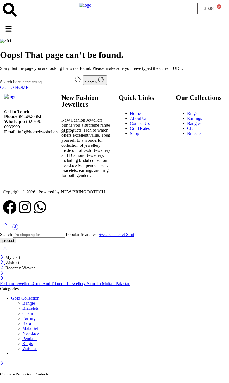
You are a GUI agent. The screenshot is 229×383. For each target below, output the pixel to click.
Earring (28, 318)
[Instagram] (25, 207)
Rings (27, 343)
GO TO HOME (14, 87)
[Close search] (5, 252)
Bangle (28, 303)
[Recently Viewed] (15, 229)
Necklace (30, 333)
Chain (27, 313)
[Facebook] (10, 207)
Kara (26, 323)
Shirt (130, 234)
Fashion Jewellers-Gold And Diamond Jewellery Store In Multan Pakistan (65, 283)
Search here (11, 81)
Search (91, 82)
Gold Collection (25, 298)
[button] (114, 29)
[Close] (2, 257)
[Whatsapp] (40, 207)
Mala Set (30, 328)
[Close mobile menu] (2, 278)
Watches (29, 348)
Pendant (29, 338)
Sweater (106, 234)
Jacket (120, 234)
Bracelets (30, 308)
